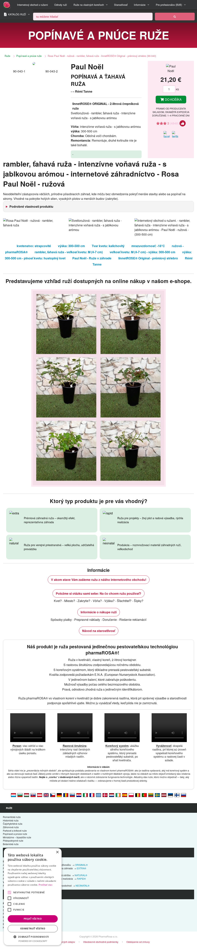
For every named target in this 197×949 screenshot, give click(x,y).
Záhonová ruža (11, 827)
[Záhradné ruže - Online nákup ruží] (175, 16)
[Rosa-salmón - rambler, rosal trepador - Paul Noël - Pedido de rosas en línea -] (124, 794)
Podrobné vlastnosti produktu (31, 206)
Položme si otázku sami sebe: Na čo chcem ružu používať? (98, 593)
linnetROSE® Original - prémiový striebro (148, 258)
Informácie (139, 5)
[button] (33, 937)
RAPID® (81, 878)
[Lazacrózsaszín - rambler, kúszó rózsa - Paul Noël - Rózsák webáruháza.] (26, 794)
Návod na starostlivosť (98, 631)
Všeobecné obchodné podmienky (100, 941)
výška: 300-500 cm (71, 246)
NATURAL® (81, 875)
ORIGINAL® (81, 864)
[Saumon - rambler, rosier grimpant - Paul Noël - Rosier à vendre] (91, 794)
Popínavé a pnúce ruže (29, 56)
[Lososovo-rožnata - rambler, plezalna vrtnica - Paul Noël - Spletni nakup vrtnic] (72, 794)
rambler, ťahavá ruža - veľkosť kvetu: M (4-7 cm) (69, 252)
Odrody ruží (60, 5)
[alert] (33, 896)
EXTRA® (81, 868)
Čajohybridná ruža (12, 823)
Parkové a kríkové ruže (15, 830)
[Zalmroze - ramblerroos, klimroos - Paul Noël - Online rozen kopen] (111, 794)
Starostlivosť (121, 5)
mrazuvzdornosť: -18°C (148, 246)
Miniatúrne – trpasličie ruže (17, 837)
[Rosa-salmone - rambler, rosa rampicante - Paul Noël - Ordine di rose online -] (85, 794)
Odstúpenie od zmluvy (138, 941)
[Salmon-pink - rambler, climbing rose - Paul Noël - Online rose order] (46, 794)
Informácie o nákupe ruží (99, 612)
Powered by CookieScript (32, 941)
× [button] (57, 852)
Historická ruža (10, 820)
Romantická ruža (12, 817)
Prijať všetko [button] (33, 918)
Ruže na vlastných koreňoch (88, 5)
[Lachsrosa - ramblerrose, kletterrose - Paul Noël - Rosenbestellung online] (39, 794)
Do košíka (173, 99)
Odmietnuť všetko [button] (32, 928)
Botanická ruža (10, 844)
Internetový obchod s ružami (32, 5)
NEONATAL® (82, 885)
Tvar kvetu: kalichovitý (108, 246)
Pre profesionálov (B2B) (169, 5)
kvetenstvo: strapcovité (34, 246)
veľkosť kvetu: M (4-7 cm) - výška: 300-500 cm (142, 252)
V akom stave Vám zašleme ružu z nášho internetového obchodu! (98, 579)
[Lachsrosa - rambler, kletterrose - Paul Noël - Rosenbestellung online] (59, 794)
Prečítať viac (46, 884)
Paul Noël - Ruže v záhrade (91, 258)
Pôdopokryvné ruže (13, 840)
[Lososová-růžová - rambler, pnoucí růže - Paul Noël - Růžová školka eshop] (52, 794)
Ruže (7, 56)
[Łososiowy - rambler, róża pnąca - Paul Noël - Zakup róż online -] (131, 794)
